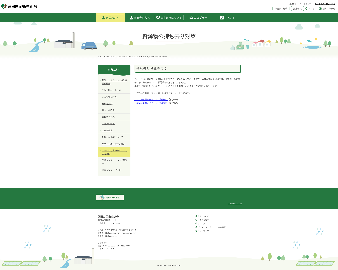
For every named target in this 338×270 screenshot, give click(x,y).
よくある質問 (203, 220)
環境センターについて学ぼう (114, 162)
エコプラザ (200, 17)
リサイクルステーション (113, 143)
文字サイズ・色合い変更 (325, 4)
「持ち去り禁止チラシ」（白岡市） (151, 103)
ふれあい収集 (108, 123)
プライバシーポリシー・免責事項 (212, 227)
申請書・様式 (281, 8)
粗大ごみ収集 (108, 110)
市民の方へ (112, 17)
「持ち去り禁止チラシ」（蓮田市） (151, 99)
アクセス (312, 8)
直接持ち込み (108, 116)
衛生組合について (171, 17)
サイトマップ (305, 4)
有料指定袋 (107, 103)
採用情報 (297, 8)
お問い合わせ (328, 8)
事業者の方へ (142, 17)
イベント (230, 17)
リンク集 (201, 223)
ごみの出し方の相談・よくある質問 (114, 152)
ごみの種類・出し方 (111, 90)
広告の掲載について (235, 203)
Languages (291, 4)
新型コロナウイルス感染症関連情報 (114, 82)
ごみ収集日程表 (109, 96)
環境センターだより (111, 170)
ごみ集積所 (107, 130)
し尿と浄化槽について (112, 137)
